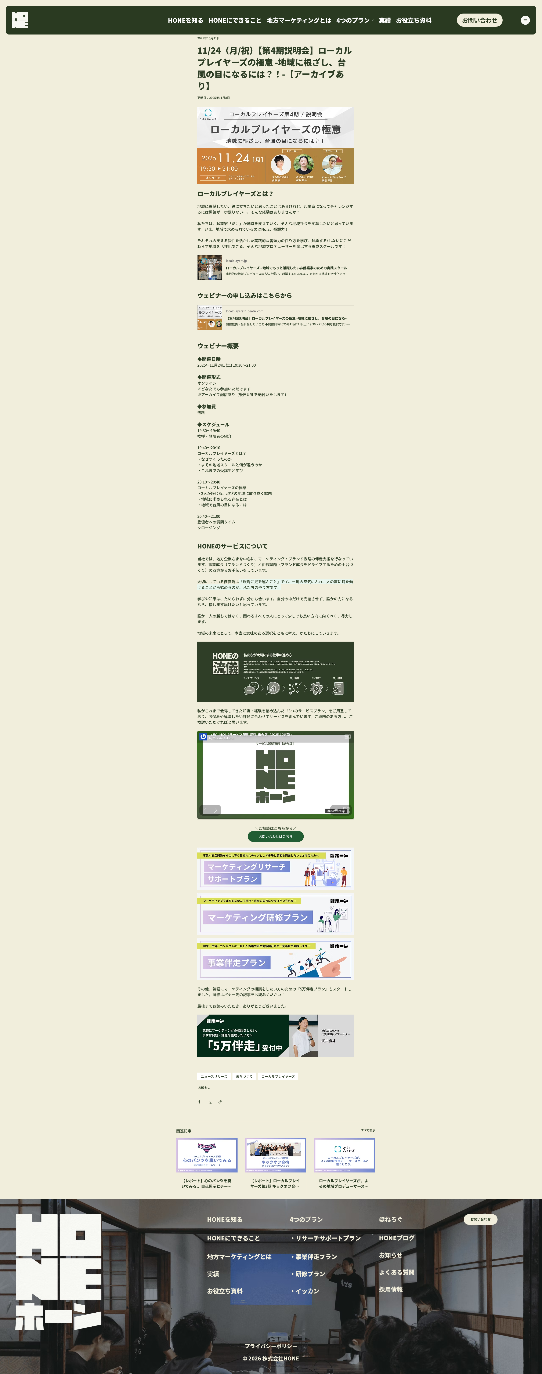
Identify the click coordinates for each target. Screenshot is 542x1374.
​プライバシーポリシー (271, 1346)
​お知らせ (390, 1254)
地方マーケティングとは (239, 1256)
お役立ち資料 (225, 1290)
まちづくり (244, 1076)
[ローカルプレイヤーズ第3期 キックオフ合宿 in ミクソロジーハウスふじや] (275, 1155)
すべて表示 (368, 1130)
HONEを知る (225, 1219)
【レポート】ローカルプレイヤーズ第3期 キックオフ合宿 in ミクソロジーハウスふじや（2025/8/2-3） (275, 1183)
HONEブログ (397, 1237)
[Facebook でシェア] (199, 1102)
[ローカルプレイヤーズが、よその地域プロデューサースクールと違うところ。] (344, 1155)
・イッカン (304, 1290)
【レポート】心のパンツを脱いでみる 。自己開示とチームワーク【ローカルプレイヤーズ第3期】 (206, 1183)
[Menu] (525, 20)
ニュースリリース (214, 1076)
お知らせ (204, 1087)
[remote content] (275, 775)
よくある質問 (397, 1272)
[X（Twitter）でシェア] (210, 1102)
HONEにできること (233, 1237)
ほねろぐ (391, 1219)
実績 (213, 1273)
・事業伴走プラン (313, 1256)
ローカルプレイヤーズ (278, 1076)
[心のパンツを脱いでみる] (207, 1155)
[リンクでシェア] (220, 1102)
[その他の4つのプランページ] (373, 20)
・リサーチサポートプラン (325, 1237)
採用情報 (391, 1289)
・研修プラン (307, 1273)
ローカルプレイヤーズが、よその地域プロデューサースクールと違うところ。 (343, 1183)
